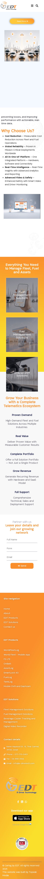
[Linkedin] (22, 801)
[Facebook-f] (18, 801)
